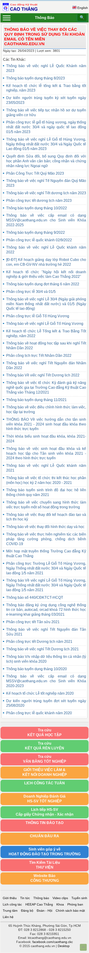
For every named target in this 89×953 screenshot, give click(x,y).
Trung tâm (10, 910)
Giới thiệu (10, 898)
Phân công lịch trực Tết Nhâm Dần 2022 (38, 355)
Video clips (60, 898)
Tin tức (25, 898)
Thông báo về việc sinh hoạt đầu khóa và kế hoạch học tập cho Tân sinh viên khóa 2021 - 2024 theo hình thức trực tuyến (46, 453)
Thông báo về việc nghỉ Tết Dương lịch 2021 (42, 649)
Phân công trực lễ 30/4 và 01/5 (31, 292)
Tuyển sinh (79, 898)
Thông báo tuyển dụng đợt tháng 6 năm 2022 (42, 284)
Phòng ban (75, 904)
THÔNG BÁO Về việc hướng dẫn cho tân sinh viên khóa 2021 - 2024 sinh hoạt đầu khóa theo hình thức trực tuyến (46, 424)
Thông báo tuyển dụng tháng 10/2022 (36, 208)
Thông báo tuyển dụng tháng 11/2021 (36, 400)
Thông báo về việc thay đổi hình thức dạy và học (45, 527)
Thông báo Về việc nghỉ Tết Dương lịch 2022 (42, 375)
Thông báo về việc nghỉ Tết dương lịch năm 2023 (46, 193)
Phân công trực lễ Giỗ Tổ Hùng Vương (37, 316)
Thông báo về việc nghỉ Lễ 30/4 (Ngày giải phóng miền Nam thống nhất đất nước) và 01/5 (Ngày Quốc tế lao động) (46, 304)
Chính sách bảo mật (70, 910)
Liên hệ (8, 917)
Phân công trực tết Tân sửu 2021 (33, 622)
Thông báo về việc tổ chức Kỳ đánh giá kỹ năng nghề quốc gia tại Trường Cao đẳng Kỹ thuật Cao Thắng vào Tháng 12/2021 (46, 387)
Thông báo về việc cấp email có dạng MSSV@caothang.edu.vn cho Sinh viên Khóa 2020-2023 (46, 681)
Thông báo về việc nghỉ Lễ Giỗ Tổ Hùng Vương (44, 324)
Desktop (64, 946)
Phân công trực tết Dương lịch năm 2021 (39, 641)
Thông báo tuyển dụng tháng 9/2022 (35, 232)
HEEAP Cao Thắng (39, 904)
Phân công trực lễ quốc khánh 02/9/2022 (39, 240)
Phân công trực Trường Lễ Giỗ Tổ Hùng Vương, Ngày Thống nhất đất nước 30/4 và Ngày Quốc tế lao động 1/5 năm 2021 (46, 568)
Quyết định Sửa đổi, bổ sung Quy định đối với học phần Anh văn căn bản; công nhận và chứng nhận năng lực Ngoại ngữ (46, 161)
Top (83, 947)
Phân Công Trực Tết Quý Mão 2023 (35, 173)
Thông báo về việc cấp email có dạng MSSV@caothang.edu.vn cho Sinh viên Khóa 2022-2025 (46, 220)
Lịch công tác (12, 904)
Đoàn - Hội (44, 910)
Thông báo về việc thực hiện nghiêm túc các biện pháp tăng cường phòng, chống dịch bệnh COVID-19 (46, 539)
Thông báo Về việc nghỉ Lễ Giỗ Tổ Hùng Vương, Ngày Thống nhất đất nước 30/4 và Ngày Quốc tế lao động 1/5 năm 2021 (46, 585)
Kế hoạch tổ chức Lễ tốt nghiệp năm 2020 (40, 693)
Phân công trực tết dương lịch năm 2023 (39, 200)
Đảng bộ (27, 910)
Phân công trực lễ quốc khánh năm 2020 (39, 713)
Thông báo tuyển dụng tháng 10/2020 (36, 669)
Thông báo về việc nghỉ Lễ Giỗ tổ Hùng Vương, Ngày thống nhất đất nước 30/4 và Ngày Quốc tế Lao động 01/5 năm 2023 (46, 144)
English (82, 8)
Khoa (60, 904)
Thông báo (41, 898)
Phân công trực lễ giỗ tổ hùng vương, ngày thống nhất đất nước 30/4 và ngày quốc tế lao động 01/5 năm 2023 (46, 127)
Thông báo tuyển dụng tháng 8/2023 (35, 78)
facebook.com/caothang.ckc (52, 942)
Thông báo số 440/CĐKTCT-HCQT (34, 597)
